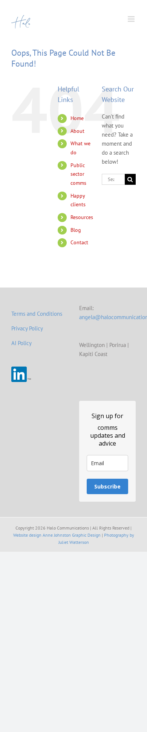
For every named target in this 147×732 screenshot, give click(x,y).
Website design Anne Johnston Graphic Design (57, 535)
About (77, 131)
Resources (81, 217)
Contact (79, 242)
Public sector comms (78, 174)
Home (77, 118)
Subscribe (107, 486)
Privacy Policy (27, 328)
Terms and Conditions (36, 313)
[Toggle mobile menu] (132, 19)
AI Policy (21, 343)
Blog (75, 230)
